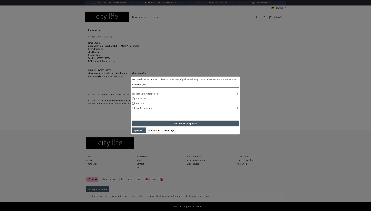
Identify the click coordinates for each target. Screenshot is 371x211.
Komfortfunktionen (145, 108)
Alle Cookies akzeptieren (185, 123)
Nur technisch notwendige (161, 130)
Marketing (141, 103)
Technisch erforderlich (147, 93)
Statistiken (141, 98)
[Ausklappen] (237, 93)
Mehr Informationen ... (228, 79)
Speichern (139, 130)
